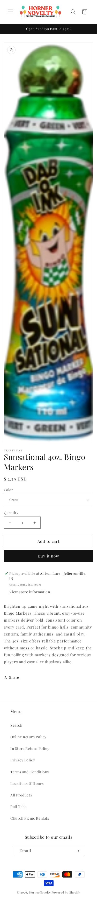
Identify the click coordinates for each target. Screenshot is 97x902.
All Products (21, 795)
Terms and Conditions (29, 771)
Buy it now (48, 556)
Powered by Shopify (65, 892)
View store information (29, 591)
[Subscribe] (77, 851)
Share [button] (14, 677)
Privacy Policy (22, 760)
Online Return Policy (28, 736)
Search (16, 725)
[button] (10, 12)
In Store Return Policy (29, 748)
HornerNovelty (40, 892)
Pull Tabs (18, 806)
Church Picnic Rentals (29, 818)
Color (8, 489)
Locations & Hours (26, 783)
